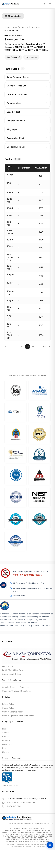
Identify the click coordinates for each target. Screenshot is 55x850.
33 (27, 346)
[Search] (44, 4)
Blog (4, 748)
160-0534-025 (10, 257)
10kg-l (10, 300)
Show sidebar (14, 16)
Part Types (13, 57)
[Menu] (50, 4)
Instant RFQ (7, 744)
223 (44, 346)
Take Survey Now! (10, 785)
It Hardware (34, 27)
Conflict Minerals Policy (12, 712)
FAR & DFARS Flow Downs (13, 670)
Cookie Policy (8, 708)
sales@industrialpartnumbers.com (20, 802)
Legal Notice (7, 666)
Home (7, 27)
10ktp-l (10, 192)
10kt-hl (10, 239)
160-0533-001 (10, 335)
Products (6, 740)
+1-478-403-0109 (13, 806)
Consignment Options (11, 674)
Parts (31, 57)
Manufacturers (19, 27)
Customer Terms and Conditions (16, 691)
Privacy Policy (8, 704)
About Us (6, 732)
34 (33, 346)
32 (22, 346)
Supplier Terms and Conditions (15, 687)
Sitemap (5, 752)
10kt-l (9, 215)
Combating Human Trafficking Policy (18, 716)
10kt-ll (10, 208)
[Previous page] (6, 346)
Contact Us (7, 736)
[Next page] (49, 346)
